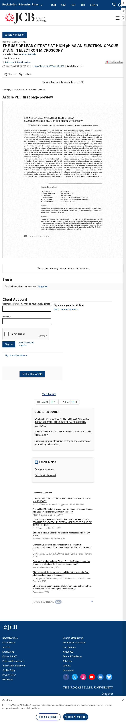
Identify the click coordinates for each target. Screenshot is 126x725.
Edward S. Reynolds (10, 58)
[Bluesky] (109, 677)
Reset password (26, 342)
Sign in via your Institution (66, 309)
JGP (73, 5)
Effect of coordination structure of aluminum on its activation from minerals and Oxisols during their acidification (62, 587)
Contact (67, 665)
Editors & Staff (9, 656)
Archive (6, 647)
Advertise (67, 661)
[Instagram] (83, 677)
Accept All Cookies (76, 717)
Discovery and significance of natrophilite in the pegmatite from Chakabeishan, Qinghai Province (61, 573)
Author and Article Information (18, 62)
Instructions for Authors (74, 642)
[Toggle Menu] (117, 18)
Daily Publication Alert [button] (45, 475)
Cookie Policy (8, 670)
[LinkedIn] (100, 677)
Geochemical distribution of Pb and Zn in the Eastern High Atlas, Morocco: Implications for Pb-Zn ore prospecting (61, 562)
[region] (63, 710)
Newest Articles (10, 638)
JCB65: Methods (29, 54)
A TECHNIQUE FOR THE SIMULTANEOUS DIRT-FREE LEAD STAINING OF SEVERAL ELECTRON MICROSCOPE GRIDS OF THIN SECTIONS (62, 522)
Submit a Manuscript (73, 638)
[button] (10, 74)
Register (42, 286)
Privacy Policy (9, 675)
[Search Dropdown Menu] (114, 5)
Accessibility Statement (14, 665)
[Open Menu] (22, 5)
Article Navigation (14, 34)
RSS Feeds (7, 679)
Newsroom (68, 670)
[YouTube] (92, 677)
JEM (63, 5)
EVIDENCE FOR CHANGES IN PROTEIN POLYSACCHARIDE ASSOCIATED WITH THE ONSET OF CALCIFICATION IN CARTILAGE (62, 422)
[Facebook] (66, 677)
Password (7, 316)
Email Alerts (8, 652)
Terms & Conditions (72, 656)
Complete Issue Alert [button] (45, 469)
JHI (83, 5)
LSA (92, 5)
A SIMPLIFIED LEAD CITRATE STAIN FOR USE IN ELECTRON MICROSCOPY (62, 499)
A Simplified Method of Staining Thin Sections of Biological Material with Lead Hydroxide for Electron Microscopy (63, 510)
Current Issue (8, 642)
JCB (53, 5)
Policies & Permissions (13, 661)
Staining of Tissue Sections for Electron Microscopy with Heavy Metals (61, 534)
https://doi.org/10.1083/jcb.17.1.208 (48, 66)
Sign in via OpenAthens (16, 355)
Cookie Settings (48, 717)
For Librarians (69, 647)
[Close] (122, 700)
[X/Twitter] (75, 677)
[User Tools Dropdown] (120, 5)
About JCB (68, 652)
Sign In (9, 344)
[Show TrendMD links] (92, 601)
